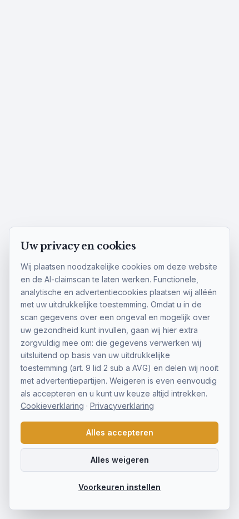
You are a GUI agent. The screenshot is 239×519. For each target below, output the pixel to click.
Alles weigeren (120, 459)
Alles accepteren (119, 432)
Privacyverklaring (122, 405)
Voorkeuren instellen (119, 487)
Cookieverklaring (52, 405)
